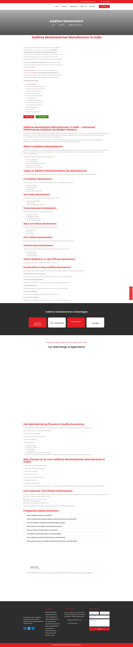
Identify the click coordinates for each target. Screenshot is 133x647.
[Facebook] (24, 1)
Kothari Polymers (30, 70)
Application (74, 6)
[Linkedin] (28, 1)
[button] (66, 515)
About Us (83, 6)
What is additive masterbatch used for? (39, 515)
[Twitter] (26, 1)
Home (56, 6)
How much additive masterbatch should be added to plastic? (46, 523)
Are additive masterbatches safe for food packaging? (44, 534)
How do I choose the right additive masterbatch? (42, 530)
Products (64, 6)
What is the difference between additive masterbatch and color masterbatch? (52, 519)
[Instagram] (30, 1)
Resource (92, 6)
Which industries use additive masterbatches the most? (44, 526)
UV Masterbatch (31, 84)
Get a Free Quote (131, 293)
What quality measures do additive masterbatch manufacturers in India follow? (52, 541)
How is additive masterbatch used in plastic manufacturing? (46, 537)
